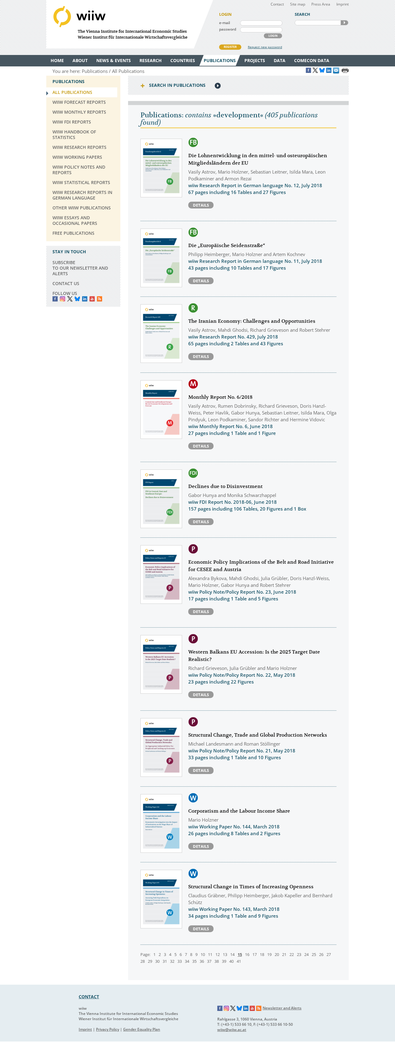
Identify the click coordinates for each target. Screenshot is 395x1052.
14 (232, 954)
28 (142, 961)
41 (239, 961)
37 (209, 961)
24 (306, 954)
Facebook (55, 298)
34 (187, 961)
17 (254, 954)
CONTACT (89, 996)
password (227, 29)
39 (224, 961)
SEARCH (344, 22)
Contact (277, 4)
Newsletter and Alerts (282, 1008)
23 (299, 954)
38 (216, 961)
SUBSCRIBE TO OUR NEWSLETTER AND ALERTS (80, 267)
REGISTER (230, 47)
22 (291, 954)
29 (150, 961)
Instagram (226, 1008)
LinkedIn (84, 298)
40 (231, 961)
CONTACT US (65, 283)
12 (217, 954)
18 (262, 954)
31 (165, 961)
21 (284, 954)
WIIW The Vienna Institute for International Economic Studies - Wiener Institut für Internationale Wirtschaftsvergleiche (129, 24)
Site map (297, 4)
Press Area (320, 4)
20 (277, 954)
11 (210, 954)
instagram (62, 298)
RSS (99, 298)
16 (247, 954)
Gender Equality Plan (141, 1029)
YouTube (92, 298)
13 (225, 954)
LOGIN (272, 36)
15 (240, 954)
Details (201, 205)
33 (179, 961)
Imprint (342, 4)
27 (328, 954)
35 (194, 961)
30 (157, 961)
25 (314, 954)
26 (321, 954)
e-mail (224, 22)
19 (269, 954)
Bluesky (77, 298)
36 (202, 961)
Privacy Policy (107, 1029)
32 (172, 961)
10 (203, 954)
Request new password (265, 47)
